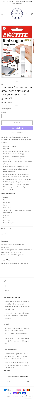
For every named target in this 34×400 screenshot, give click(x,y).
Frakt (8, 105)
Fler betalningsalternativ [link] (17, 132)
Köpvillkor (7, 290)
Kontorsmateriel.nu (14, 396)
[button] (2, 14)
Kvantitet (3, 112)
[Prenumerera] (28, 381)
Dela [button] (5, 234)
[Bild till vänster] (13, 81)
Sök (5, 286)
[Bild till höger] (21, 81)
